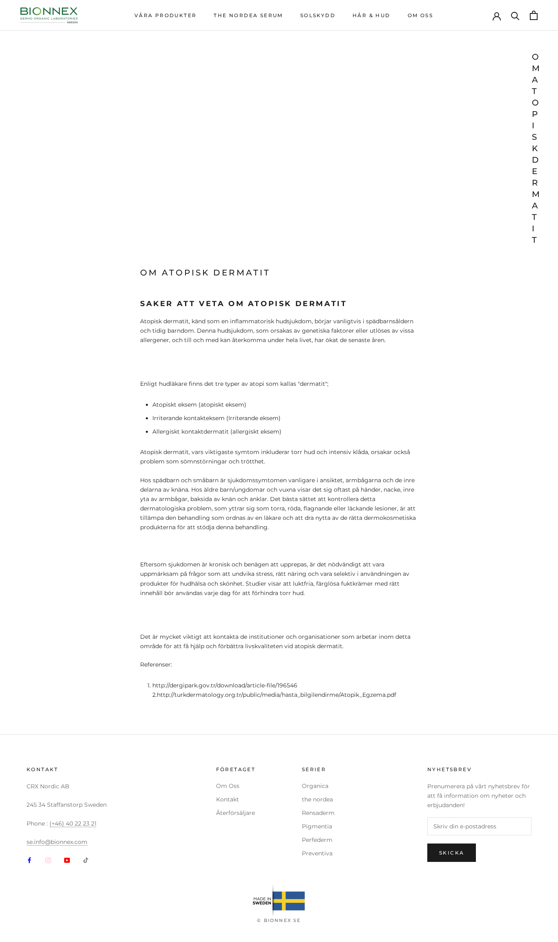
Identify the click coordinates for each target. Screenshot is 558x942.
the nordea (317, 799)
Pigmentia (317, 826)
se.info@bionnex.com (57, 842)
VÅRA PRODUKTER (165, 15)
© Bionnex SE (279, 920)
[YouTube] (67, 859)
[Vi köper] (515, 15)
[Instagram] (48, 859)
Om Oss (227, 786)
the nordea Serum (248, 15)
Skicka (451, 853)
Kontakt (227, 799)
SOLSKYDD (317, 15)
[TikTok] (86, 859)
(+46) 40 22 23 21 (72, 823)
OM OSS (420, 15)
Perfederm (317, 840)
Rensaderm (318, 813)
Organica (315, 786)
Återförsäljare (235, 813)
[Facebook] (29, 859)
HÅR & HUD (372, 15)
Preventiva (317, 853)
